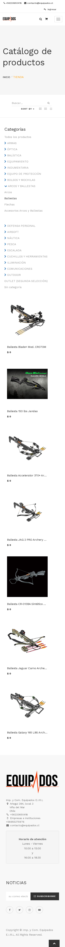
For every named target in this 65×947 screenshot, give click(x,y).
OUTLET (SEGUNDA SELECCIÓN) (26, 281)
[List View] (51, 109)
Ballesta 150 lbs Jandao (22, 411)
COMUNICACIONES (19, 268)
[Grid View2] (45, 109)
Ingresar (51, 9)
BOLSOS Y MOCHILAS (21, 180)
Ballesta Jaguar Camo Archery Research (33, 668)
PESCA (11, 244)
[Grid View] (40, 109)
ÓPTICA (12, 149)
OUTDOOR (14, 275)
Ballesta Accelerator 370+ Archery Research (35, 475)
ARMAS (12, 143)
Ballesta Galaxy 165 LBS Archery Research (34, 732)
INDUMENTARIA (18, 167)
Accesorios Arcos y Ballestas (23, 210)
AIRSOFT (13, 232)
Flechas (9, 204)
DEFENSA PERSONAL (21, 225)
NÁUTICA (13, 238)
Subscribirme (46, 896)
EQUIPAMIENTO (17, 161)
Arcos (8, 192)
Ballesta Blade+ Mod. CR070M (26, 347)
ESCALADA (14, 250)
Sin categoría (13, 287)
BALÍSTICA (14, 155)
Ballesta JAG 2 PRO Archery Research (31, 539)
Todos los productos (17, 137)
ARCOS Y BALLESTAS (21, 186)
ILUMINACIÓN (16, 262)
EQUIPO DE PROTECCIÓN (24, 173)
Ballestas (10, 198)
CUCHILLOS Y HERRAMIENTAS (27, 256)
